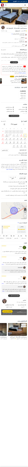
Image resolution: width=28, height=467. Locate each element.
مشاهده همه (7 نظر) (15, 295)
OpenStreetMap (23, 218)
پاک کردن (4, 150)
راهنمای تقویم (22, 150)
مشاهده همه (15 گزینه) (15, 115)
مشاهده (4, 1)
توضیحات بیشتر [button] (9, 169)
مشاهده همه (15, 62)
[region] (14, 210)
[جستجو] (6, 5)
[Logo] (2, 5)
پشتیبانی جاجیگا (22, 73)
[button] (21, 131)
